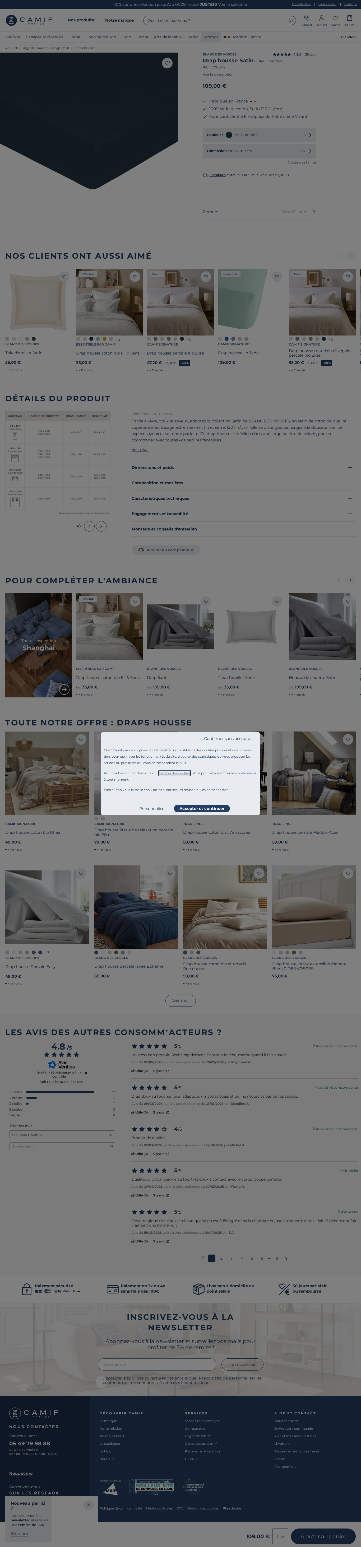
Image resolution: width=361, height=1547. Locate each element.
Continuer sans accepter (228, 738)
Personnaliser (152, 808)
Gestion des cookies (174, 773)
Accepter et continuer (201, 808)
